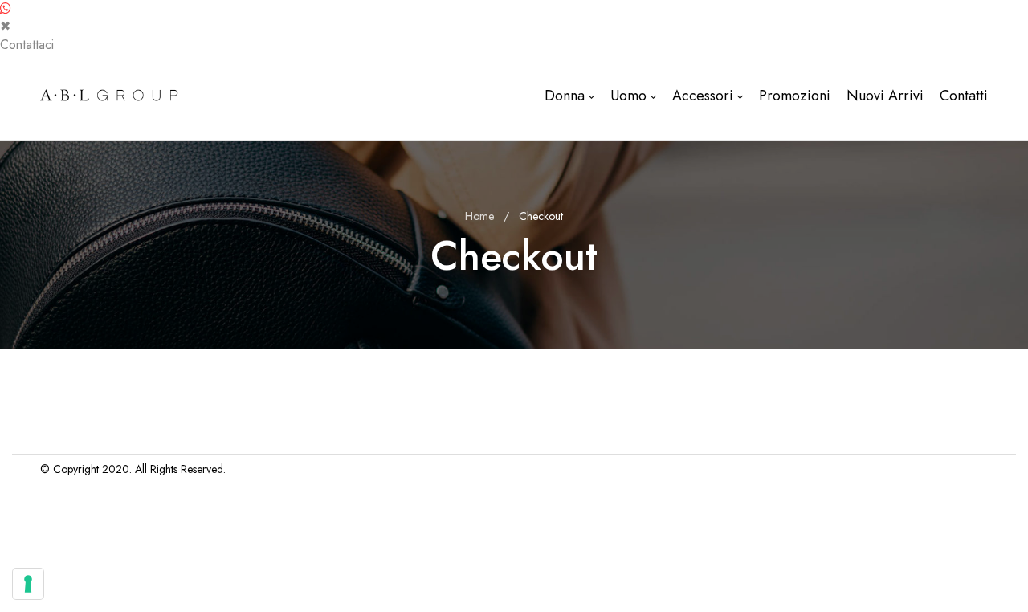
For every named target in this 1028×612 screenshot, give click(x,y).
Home (479, 216)
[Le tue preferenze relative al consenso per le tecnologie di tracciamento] (28, 584)
